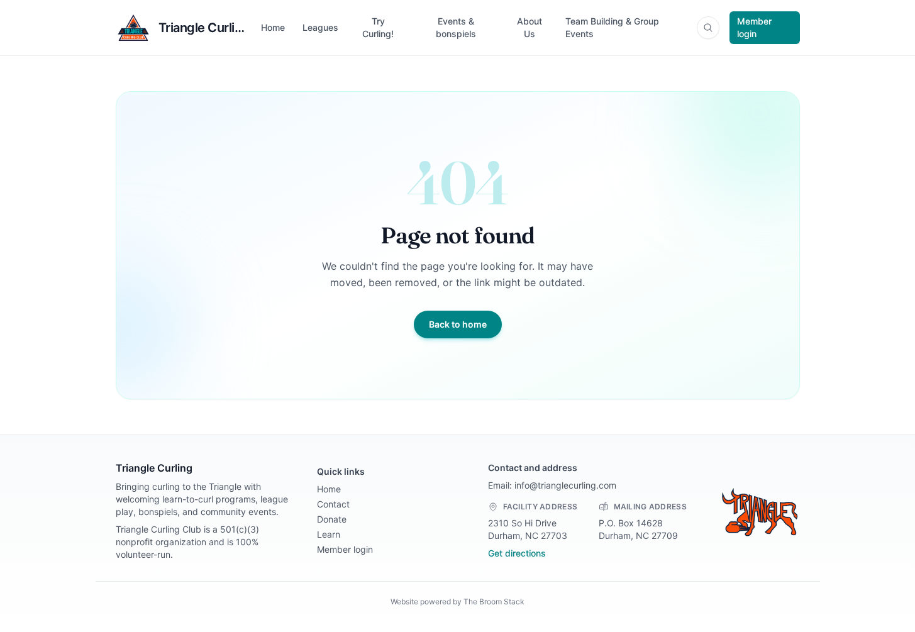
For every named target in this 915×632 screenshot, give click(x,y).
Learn (328, 534)
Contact (333, 504)
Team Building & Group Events (612, 27)
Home (273, 27)
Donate (332, 519)
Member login (754, 27)
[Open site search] (708, 27)
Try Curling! (378, 27)
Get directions (517, 553)
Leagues (320, 27)
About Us (529, 27)
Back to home (458, 324)
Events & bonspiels (456, 27)
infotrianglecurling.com (565, 485)
